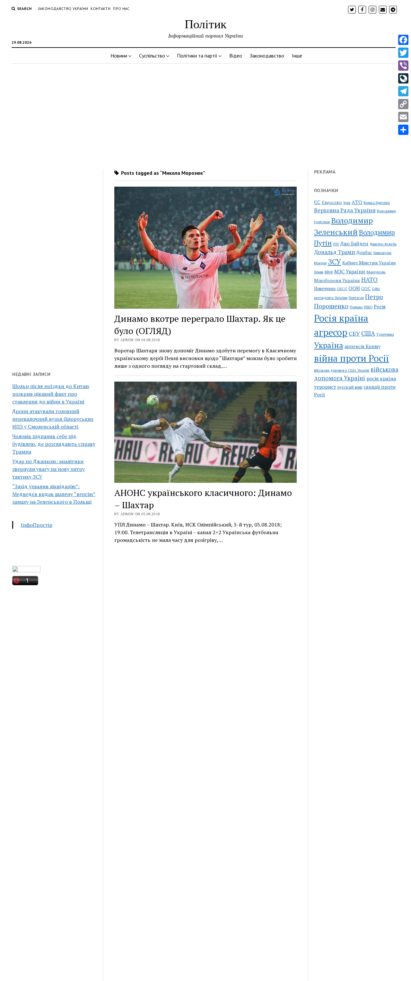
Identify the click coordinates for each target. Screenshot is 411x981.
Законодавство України (63, 8)
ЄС (317, 202)
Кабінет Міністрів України (369, 263)
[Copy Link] (403, 104)
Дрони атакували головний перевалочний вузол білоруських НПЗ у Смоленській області (52, 419)
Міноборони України (337, 280)
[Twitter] (403, 52)
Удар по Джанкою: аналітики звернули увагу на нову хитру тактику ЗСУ (48, 469)
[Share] (403, 129)
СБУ (354, 333)
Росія (380, 306)
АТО (357, 202)
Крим (318, 271)
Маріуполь (376, 272)
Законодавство (267, 55)
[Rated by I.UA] (26, 570)
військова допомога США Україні (341, 370)
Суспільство (152, 55)
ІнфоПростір (36, 524)
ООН (354, 288)
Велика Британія (376, 202)
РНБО (368, 307)
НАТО (369, 280)
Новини (118, 55)
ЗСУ (334, 262)
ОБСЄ (342, 288)
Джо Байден (354, 244)
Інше (297, 55)
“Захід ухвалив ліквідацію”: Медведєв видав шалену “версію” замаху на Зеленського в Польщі (53, 494)
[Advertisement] (205, 114)
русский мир (350, 387)
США (368, 333)
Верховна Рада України (345, 210)
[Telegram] (403, 91)
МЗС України (349, 271)
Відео (235, 55)
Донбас (364, 252)
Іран (346, 202)
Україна (328, 345)
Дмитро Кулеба (383, 243)
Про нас (121, 8)
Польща (356, 307)
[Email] (403, 116)
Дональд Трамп (334, 252)
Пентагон (356, 297)
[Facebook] (403, 39)
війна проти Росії (351, 358)
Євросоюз (332, 202)
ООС (366, 288)
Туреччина (385, 334)
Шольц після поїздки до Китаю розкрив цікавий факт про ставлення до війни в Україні (50, 394)
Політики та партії (197, 55)
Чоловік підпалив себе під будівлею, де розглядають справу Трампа (53, 444)
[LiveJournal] (403, 78)
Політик (205, 23)
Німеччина (325, 288)
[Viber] (403, 65)
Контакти (100, 8)
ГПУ (336, 244)
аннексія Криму (362, 346)
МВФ (329, 272)
